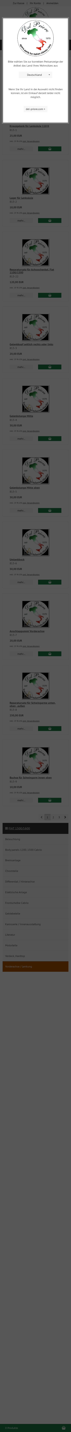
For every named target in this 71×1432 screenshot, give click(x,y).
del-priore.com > (35, 109)
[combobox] (35, 75)
